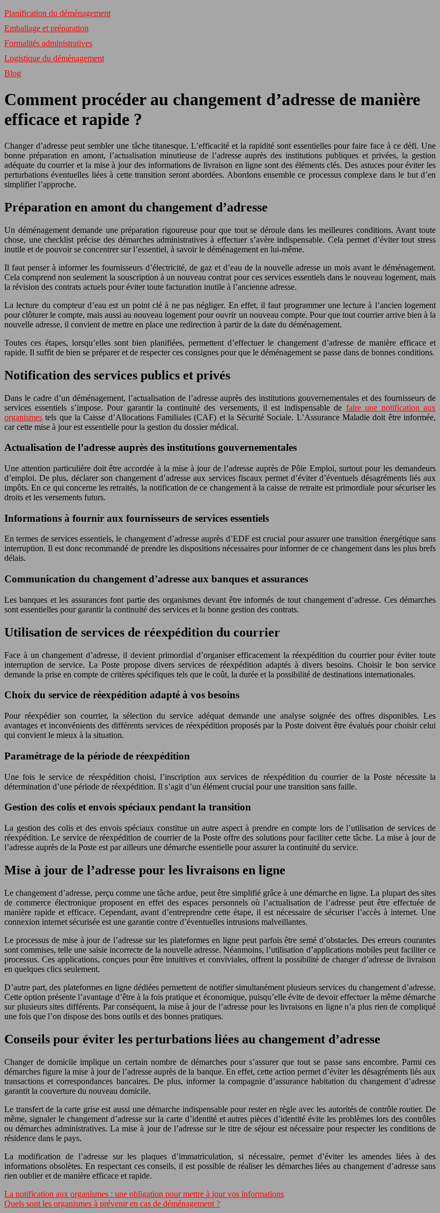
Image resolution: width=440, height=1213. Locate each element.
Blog (12, 73)
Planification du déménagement (57, 13)
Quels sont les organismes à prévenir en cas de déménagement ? (112, 1203)
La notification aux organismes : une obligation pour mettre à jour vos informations (144, 1194)
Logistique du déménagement (54, 58)
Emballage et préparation (46, 28)
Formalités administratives (48, 43)
